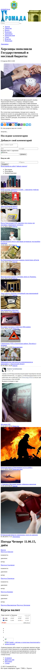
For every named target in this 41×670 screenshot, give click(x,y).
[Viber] (21, 124)
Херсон (7, 26)
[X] (10, 124)
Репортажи (8, 41)
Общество (8, 28)
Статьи (14, 191)
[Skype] (27, 124)
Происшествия (10, 35)
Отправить (5, 164)
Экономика (8, 34)
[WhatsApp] (24, 124)
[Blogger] (13, 124)
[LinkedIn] (16, 124)
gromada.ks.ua (5, 9)
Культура (8, 39)
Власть (7, 30)
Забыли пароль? (21, 166)
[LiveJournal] (19, 124)
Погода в (7, 552)
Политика (8, 32)
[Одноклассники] (5, 124)
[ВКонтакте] (2, 124)
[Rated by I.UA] (9, 640)
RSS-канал (8, 661)
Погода (3, 550)
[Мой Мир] (7, 124)
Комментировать (12, 122)
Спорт (7, 37)
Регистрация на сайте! (8, 166)
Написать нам (9, 659)
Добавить (23, 154)
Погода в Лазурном (23, 605)
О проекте (8, 658)
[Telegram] (30, 124)
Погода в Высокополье (8, 605)
